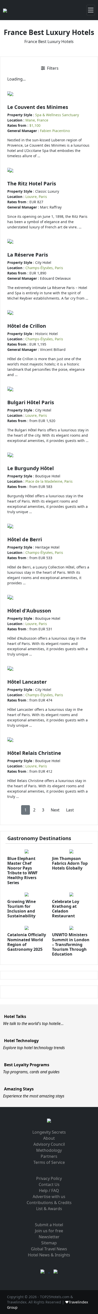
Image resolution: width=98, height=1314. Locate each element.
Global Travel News (49, 1249)
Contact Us (49, 1184)
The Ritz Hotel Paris (31, 183)
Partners (49, 1156)
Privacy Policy (49, 1178)
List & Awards (49, 1208)
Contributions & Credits (49, 1202)
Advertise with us (49, 1196)
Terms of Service (49, 1162)
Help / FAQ (49, 1190)
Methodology (49, 1150)
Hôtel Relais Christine (34, 753)
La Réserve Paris (27, 254)
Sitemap (49, 1243)
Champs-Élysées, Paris (44, 267)
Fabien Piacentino (55, 130)
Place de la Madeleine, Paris (49, 481)
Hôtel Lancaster (27, 681)
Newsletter (49, 1237)
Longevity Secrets (49, 1132)
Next (55, 810)
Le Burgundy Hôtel (30, 468)
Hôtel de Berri (24, 539)
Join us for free (49, 1231)
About (49, 1138)
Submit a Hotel (49, 1224)
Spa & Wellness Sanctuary (57, 114)
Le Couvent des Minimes (37, 107)
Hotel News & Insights (49, 1255)
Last (70, 810)
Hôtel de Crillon (26, 325)
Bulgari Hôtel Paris (30, 402)
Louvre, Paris (36, 196)
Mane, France (36, 120)
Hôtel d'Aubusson (29, 610)
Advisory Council (49, 1144)
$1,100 (34, 125)
